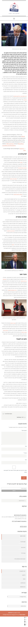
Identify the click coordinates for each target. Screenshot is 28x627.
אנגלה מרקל (17, 405)
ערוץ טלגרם (23, 583)
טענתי (21, 162)
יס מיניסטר (10, 612)
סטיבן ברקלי (10, 407)
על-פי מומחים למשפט (12, 290)
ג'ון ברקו (21, 407)
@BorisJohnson (10, 143)
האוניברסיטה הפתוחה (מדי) (19, 559)
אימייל (25, 453)
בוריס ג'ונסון (12, 405)
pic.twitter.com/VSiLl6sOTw (9, 145)
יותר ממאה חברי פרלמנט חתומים (20, 96)
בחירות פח (23, 547)
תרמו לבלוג (23, 526)
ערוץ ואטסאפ (22, 586)
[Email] (24, 624)
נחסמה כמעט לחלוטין (18, 194)
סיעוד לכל (23, 553)
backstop (25, 405)
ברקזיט (20, 403)
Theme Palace (22, 614)
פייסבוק (23, 575)
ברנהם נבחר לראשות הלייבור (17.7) (19, 520)
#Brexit (23, 136)
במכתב (25, 99)
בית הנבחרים (6, 405)
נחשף (13, 244)
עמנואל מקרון (4, 407)
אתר (26, 459)
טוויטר (24, 579)
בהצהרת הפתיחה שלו (22, 168)
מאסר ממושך (22, 536)
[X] (24, 619)
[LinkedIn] (24, 621)
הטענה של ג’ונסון (13, 178)
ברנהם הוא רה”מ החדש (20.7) (20, 514)
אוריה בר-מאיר (22, 49)
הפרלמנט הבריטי (16, 407)
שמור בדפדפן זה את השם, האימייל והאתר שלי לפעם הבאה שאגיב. (15, 471)
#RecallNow (21, 143)
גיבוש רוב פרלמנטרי (11, 230)
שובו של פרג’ (22, 541)
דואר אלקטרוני (22, 571)
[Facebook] (24, 617)
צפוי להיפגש (13, 323)
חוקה (17, 403)
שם (26, 446)
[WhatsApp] (24, 623)
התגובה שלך (24, 430)
